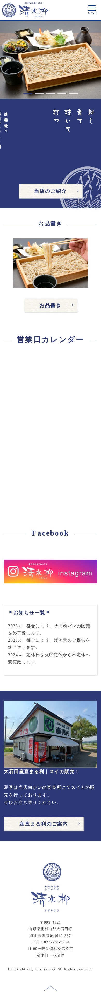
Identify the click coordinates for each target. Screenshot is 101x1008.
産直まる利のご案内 (43, 823)
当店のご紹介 (50, 191)
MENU (92, 13)
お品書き (50, 305)
